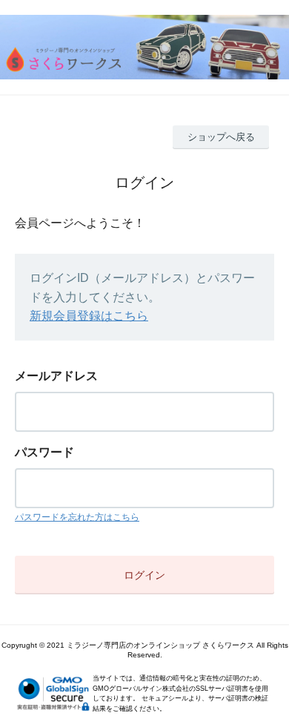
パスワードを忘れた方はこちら (77, 517)
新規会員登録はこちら (89, 315)
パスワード (44, 452)
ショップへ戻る (221, 136)
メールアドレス (56, 376)
